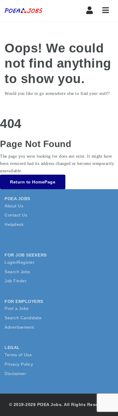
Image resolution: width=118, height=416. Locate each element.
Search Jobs (17, 271)
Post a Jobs (17, 308)
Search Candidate (23, 317)
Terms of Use (18, 354)
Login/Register (19, 262)
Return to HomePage (32, 181)
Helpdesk (14, 224)
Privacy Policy (19, 364)
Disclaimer (15, 373)
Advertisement (19, 327)
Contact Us (16, 215)
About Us (14, 205)
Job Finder (16, 280)
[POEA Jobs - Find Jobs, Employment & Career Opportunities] (30, 10)
